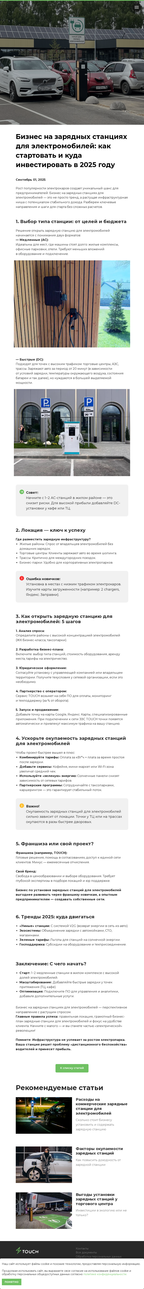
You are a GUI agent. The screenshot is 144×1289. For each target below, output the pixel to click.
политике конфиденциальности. (105, 1274)
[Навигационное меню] (137, 7)
